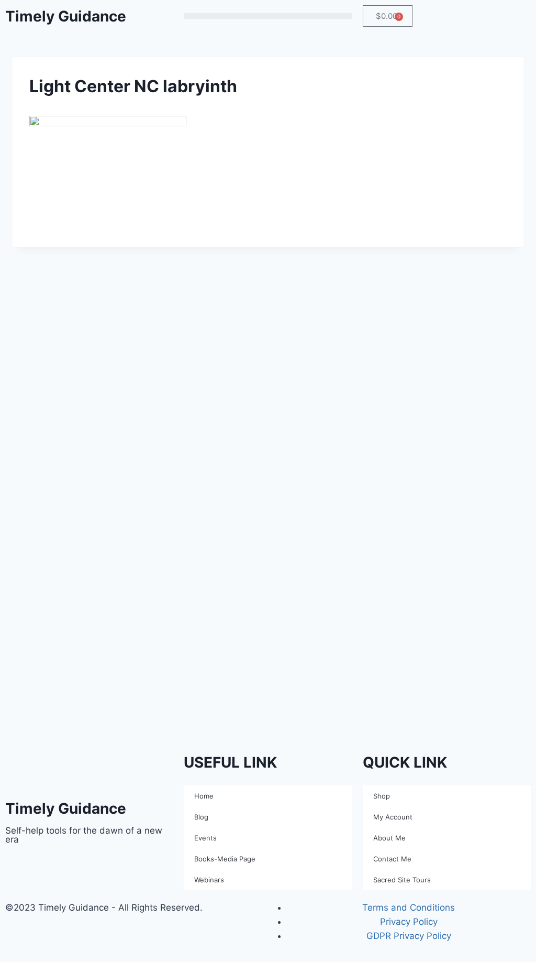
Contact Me (392, 859)
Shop (381, 796)
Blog (201, 817)
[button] (268, 16)
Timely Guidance (65, 16)
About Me (389, 838)
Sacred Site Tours (402, 880)
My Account (392, 817)
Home (204, 796)
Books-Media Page (224, 859)
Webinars (209, 880)
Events (205, 838)
